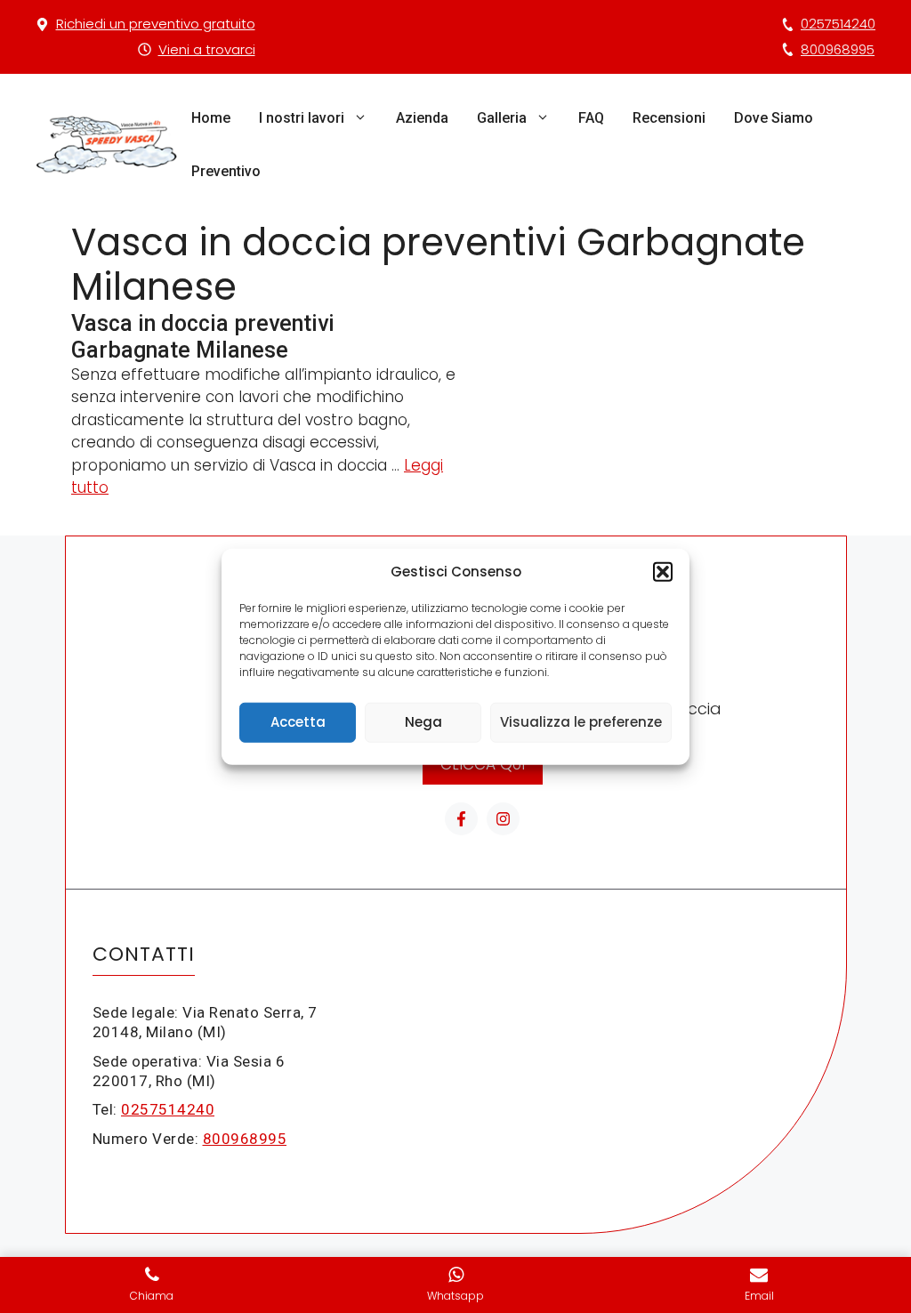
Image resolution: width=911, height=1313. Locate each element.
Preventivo (226, 171)
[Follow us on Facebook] (461, 818)
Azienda (422, 117)
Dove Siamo (773, 117)
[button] (663, 572)
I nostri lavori (301, 117)
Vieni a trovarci (206, 49)
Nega (423, 722)
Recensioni (669, 117)
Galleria (502, 117)
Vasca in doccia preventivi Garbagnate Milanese (203, 336)
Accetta (298, 722)
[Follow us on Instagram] (503, 818)
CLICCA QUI (482, 764)
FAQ (591, 117)
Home (210, 117)
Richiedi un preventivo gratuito (155, 23)
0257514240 (838, 23)
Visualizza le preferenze (581, 722)
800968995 (838, 49)
